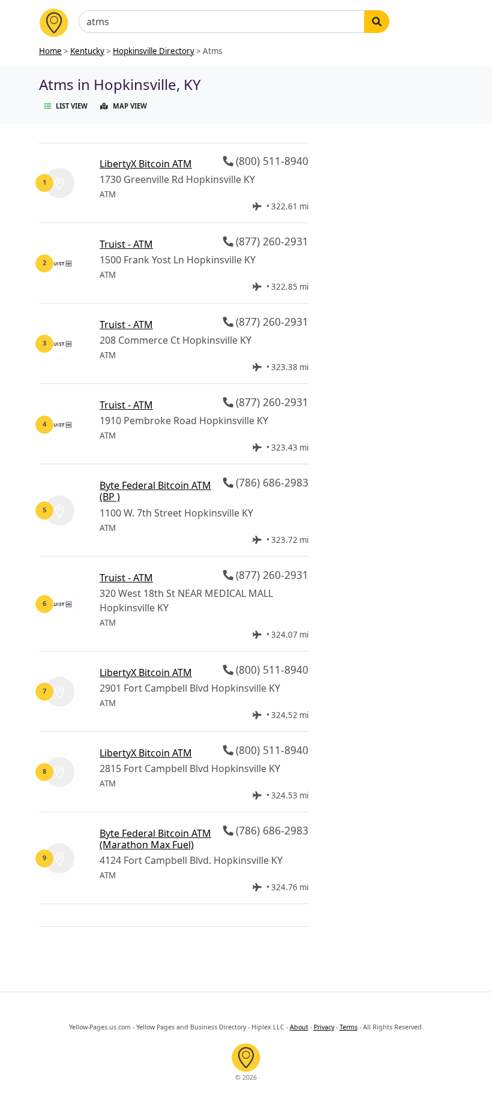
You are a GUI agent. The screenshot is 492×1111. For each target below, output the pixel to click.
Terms (349, 1027)
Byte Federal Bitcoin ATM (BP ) (155, 491)
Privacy (324, 1027)
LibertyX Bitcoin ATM (146, 163)
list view (72, 105)
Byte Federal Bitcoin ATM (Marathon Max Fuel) (155, 839)
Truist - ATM (126, 244)
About (299, 1027)
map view (130, 105)
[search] (376, 21)
